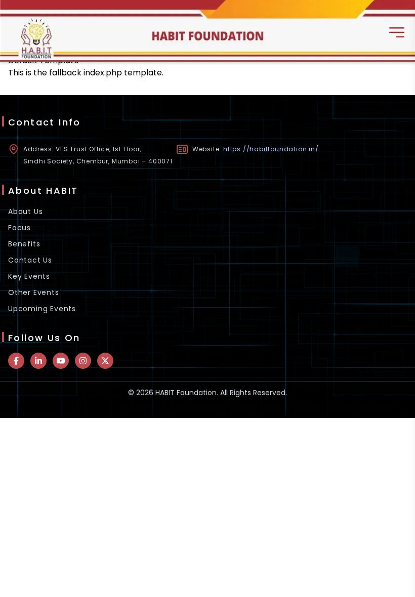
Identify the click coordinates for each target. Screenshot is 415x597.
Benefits (24, 244)
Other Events (33, 292)
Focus (19, 228)
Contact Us (30, 260)
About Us (25, 211)
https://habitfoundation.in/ (271, 149)
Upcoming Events (42, 309)
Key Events (29, 276)
